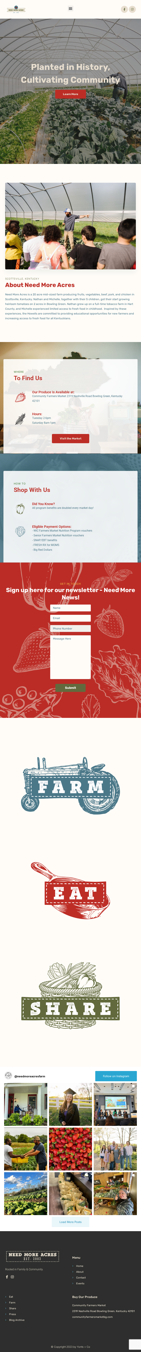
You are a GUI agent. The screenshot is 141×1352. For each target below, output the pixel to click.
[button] (70, 8)
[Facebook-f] (124, 9)
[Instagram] (132, 9)
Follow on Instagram (116, 1076)
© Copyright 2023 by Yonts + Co (70, 1346)
